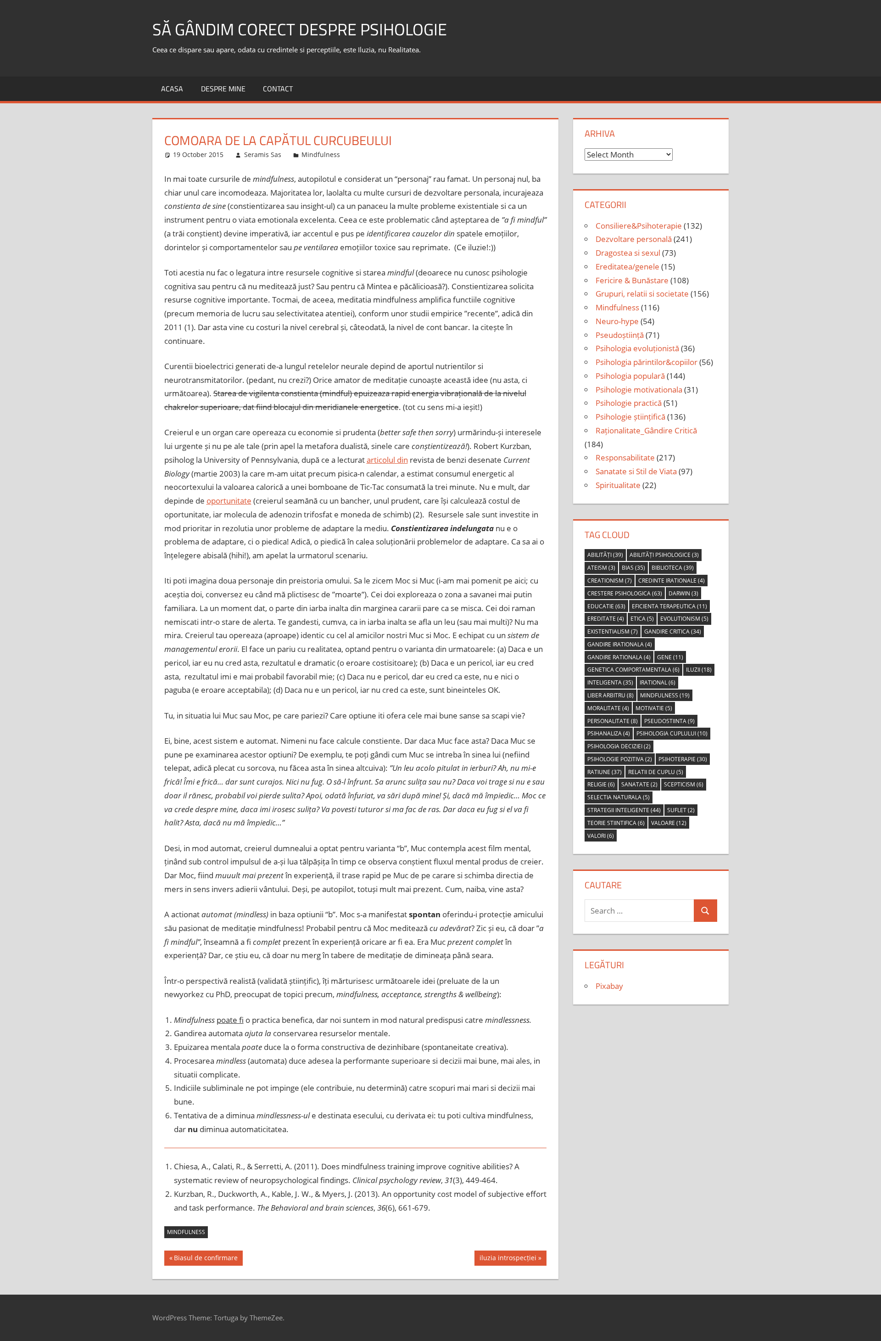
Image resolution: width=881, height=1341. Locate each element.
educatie (606, 606)
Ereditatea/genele (627, 266)
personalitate (612, 721)
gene (670, 657)
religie (601, 784)
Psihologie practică (629, 403)
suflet (681, 810)
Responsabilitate (625, 457)
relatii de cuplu (655, 772)
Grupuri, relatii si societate (642, 293)
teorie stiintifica (616, 823)
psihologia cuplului (672, 733)
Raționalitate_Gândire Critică (646, 430)
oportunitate (228, 500)
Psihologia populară (630, 375)
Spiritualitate (618, 485)
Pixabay (609, 986)
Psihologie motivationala (639, 389)
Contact (278, 88)
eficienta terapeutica (669, 606)
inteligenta (610, 682)
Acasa (172, 88)
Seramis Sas (262, 154)
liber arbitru (610, 695)
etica (642, 619)
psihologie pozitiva (619, 759)
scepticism (683, 784)
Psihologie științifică (630, 416)
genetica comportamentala (633, 669)
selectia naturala (618, 797)
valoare (668, 823)
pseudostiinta (669, 721)
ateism (601, 568)
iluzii (699, 669)
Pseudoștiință (620, 335)
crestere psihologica (624, 593)
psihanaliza (608, 733)
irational (657, 682)
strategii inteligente (624, 810)
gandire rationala (619, 657)
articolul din (387, 459)
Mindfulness (320, 154)
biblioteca (673, 568)
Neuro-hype (617, 321)
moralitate (608, 708)
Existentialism (612, 631)
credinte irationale (671, 580)
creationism (609, 580)
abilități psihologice (664, 555)
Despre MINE (223, 88)
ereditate (605, 619)
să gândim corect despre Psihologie (299, 29)
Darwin (683, 593)
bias (633, 568)
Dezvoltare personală (634, 239)
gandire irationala (619, 644)
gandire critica (672, 631)
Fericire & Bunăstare (632, 280)
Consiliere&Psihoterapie (639, 225)
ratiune (604, 772)
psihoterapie (682, 759)
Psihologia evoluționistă (637, 348)
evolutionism (684, 619)
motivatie (654, 708)
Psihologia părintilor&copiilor (646, 362)
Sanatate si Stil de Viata (636, 471)
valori (600, 836)
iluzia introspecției (507, 1259)
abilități (605, 555)
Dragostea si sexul (628, 252)
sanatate (639, 784)
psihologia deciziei (619, 746)
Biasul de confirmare (205, 1259)
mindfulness (186, 1232)
